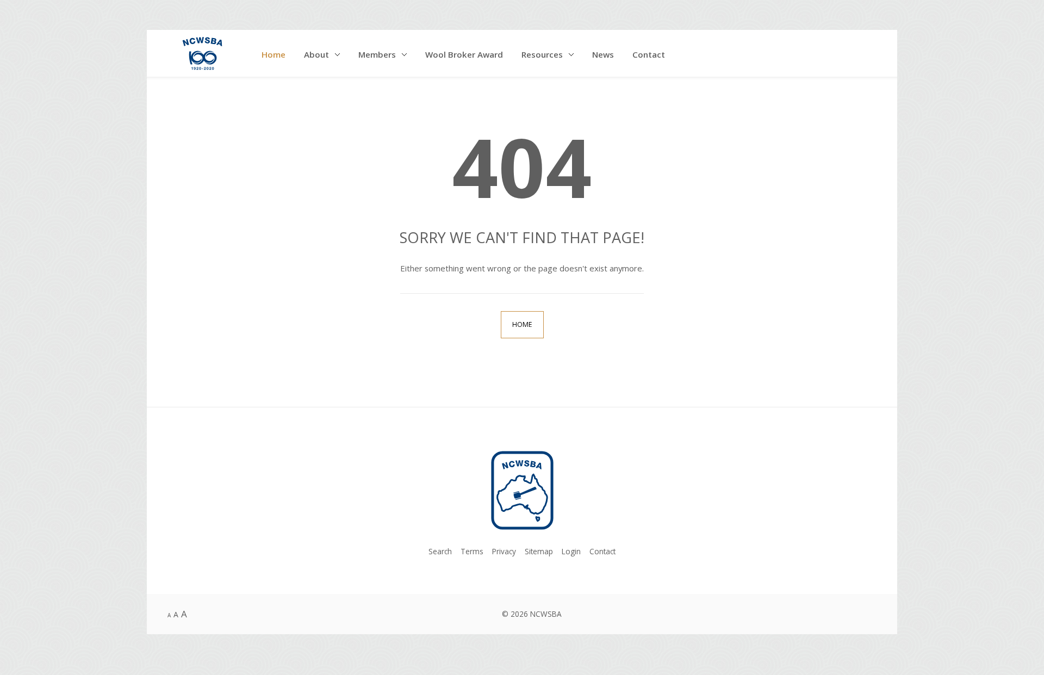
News (603, 54)
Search (440, 551)
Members (377, 54)
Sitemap (539, 551)
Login (571, 551)
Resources (542, 54)
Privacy (504, 551)
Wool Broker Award (464, 54)
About (316, 54)
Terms (472, 551)
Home (273, 54)
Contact (648, 54)
